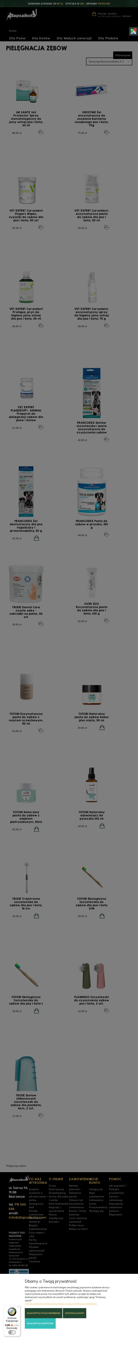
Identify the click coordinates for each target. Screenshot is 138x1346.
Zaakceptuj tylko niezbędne (43, 1313)
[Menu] (18, 1307)
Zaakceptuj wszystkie (40, 1323)
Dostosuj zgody (74, 1313)
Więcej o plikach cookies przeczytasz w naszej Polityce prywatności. (61, 1303)
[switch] (12, 1332)
